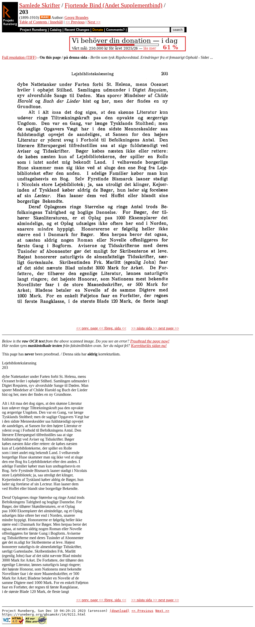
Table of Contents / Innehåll (41, 22)
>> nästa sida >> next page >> (155, 328)
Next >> (94, 22)
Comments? (115, 30)
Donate (97, 30)
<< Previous (75, 22)
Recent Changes (76, 30)
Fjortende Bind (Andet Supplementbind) (113, 5)
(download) (119, 611)
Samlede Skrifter (39, 5)
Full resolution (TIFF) (19, 57)
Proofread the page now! (149, 341)
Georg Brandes (76, 17)
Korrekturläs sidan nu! (149, 345)
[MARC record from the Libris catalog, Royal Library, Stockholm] (45, 17)
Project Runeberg (33, 30)
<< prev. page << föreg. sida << (101, 328)
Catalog (56, 30)
